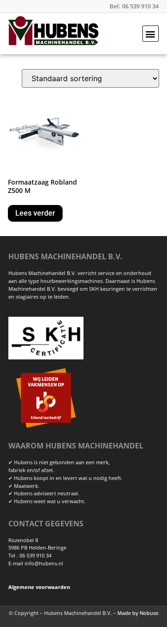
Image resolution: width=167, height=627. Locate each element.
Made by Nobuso (138, 612)
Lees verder (35, 213)
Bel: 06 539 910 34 (134, 6)
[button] (150, 34)
